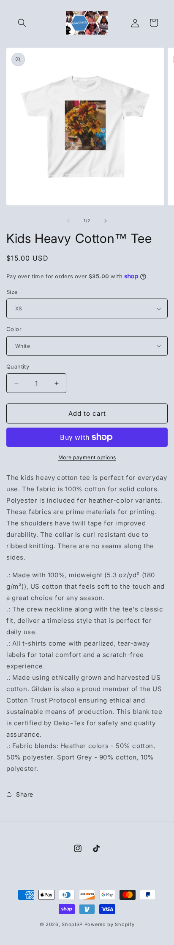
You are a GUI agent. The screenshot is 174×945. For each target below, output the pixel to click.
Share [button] (24, 794)
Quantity (17, 366)
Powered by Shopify (109, 924)
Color (14, 329)
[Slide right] (105, 221)
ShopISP (72, 924)
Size (12, 291)
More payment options (87, 457)
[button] (22, 22)
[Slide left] (68, 221)
